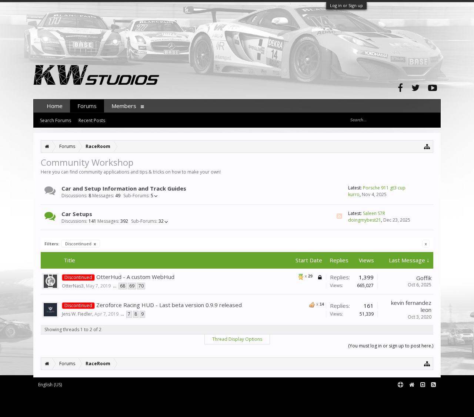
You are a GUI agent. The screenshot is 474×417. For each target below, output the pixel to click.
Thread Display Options (237, 339)
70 (141, 286)
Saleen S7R (374, 213)
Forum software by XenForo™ (95, 397)
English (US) (50, 384)
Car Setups (76, 214)
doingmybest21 (364, 220)
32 (147, 221)
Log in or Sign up (346, 5)
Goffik (423, 278)
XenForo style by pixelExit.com (96, 408)
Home (55, 106)
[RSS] (339, 216)
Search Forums (55, 120)
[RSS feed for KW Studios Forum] (433, 385)
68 (122, 286)
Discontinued (80, 243)
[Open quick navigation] (427, 146)
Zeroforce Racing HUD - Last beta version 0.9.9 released (169, 305)
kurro (354, 194)
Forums (87, 106)
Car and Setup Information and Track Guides (123, 188)
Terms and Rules (422, 397)
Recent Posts (92, 120)
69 (131, 286)
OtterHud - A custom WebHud (135, 276)
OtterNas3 (73, 286)
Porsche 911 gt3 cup (384, 188)
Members (123, 106)
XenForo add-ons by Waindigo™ (66, 402)
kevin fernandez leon (411, 306)
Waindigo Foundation (132, 402)
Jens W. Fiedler (77, 314)
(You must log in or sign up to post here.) (390, 346)
